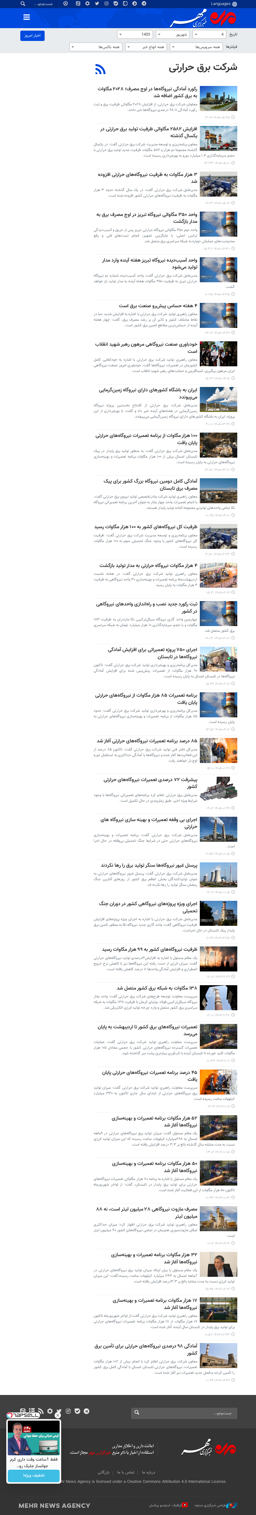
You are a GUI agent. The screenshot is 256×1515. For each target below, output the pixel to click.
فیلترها (231, 47)
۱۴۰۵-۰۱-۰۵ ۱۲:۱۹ (218, 892)
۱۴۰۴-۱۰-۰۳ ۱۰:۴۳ (218, 1198)
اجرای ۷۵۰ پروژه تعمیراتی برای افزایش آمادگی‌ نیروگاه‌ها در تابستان (152, 654)
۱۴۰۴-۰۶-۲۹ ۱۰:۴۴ (218, 1380)
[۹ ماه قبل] (218, 1264)
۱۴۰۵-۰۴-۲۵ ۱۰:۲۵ (217, 294)
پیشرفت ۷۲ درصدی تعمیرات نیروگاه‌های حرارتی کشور (150, 784)
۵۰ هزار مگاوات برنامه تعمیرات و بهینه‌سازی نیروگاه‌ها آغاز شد (154, 1168)
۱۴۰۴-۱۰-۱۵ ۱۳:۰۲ (218, 1152)
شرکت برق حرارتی (203, 67)
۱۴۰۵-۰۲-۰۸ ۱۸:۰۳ (217, 638)
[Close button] (58, 1415)
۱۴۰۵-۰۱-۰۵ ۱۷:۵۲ (217, 854)
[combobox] (209, 34)
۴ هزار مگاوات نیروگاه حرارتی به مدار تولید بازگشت (148, 566)
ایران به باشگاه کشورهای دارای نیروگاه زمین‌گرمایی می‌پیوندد (148, 394)
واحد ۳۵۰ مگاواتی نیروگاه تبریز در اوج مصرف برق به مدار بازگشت (146, 219)
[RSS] (101, 70)
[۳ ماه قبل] (218, 490)
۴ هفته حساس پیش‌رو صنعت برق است (158, 306)
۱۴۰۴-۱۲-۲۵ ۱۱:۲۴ (218, 938)
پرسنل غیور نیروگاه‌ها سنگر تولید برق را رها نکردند (149, 866)
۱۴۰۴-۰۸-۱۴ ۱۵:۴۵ (217, 1289)
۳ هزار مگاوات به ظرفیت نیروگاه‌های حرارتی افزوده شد (147, 179)
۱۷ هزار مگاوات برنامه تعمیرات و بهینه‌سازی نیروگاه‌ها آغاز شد (155, 1304)
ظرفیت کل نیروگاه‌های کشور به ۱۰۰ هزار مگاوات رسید (145, 527)
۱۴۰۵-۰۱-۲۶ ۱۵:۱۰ (218, 768)
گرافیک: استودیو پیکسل (165, 1505)
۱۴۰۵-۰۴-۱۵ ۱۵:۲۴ (217, 378)
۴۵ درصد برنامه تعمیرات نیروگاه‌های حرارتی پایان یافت (149, 1077)
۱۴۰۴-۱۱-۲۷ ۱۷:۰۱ (218, 1015)
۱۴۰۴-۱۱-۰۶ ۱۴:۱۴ (219, 1106)
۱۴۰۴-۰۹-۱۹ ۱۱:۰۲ (218, 1243)
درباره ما (148, 1472)
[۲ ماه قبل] (218, 399)
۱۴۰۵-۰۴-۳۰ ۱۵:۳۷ (217, 249)
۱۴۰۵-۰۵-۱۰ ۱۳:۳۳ (217, 163)
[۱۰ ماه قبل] (218, 1309)
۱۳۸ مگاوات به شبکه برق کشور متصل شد (157, 988)
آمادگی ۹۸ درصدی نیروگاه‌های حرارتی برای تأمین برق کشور (146, 1350)
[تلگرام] (86, 1411)
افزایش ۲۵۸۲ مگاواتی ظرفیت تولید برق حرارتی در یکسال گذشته (148, 133)
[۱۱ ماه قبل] (218, 1355)
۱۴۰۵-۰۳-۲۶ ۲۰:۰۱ (218, 424)
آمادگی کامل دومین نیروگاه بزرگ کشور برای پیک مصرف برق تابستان (150, 485)
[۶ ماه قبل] (218, 958)
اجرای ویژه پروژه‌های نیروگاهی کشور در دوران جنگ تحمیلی (148, 908)
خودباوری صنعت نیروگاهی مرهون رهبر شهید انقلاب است (146, 348)
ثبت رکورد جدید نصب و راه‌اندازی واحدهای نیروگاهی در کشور (146, 608)
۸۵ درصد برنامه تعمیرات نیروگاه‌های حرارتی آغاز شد (147, 741)
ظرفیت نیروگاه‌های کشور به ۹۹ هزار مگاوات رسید (149, 950)
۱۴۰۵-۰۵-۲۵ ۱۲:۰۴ (217, 117)
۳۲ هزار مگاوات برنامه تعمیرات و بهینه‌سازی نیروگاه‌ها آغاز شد (154, 1259)
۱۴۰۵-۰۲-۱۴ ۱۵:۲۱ (218, 592)
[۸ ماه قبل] (218, 1173)
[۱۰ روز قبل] (218, 98)
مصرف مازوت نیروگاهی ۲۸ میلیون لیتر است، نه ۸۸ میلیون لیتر (146, 1213)
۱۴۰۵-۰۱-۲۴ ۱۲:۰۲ (218, 808)
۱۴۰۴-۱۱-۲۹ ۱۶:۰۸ (218, 977)
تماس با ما (125, 1472)
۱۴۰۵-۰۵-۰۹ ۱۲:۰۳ (217, 203)
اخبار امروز (32, 36)
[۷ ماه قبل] (218, 1082)
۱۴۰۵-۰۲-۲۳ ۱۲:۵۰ (217, 554)
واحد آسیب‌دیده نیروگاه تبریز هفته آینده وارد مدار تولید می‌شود (149, 264)
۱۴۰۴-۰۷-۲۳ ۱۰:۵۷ (217, 1334)
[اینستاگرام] (68, 1411)
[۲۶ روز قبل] (218, 184)
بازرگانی (104, 1472)
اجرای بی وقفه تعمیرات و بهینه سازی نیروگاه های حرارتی (149, 824)
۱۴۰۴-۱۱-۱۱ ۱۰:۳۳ (218, 1061)
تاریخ (233, 34)
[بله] (77, 1411)
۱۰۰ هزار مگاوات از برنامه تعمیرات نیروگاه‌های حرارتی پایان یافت (146, 440)
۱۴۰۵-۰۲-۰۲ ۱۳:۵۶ (217, 729)
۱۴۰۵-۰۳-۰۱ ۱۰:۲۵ (218, 515)
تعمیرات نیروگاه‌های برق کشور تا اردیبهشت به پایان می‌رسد (147, 1031)
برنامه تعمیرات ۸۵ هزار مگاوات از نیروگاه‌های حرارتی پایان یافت (146, 699)
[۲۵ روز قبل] (218, 138)
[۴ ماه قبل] (218, 659)
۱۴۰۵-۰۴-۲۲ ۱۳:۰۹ (217, 333)
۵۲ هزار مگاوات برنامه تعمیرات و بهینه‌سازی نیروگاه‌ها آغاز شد (154, 1122)
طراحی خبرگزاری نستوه (210, 1505)
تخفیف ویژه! (34, 1475)
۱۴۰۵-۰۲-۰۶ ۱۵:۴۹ (218, 684)
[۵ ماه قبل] (218, 829)
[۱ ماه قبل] (218, 224)
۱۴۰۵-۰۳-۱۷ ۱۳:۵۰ (217, 470)
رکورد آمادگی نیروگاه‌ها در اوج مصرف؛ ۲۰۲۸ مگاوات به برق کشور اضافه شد (147, 93)
